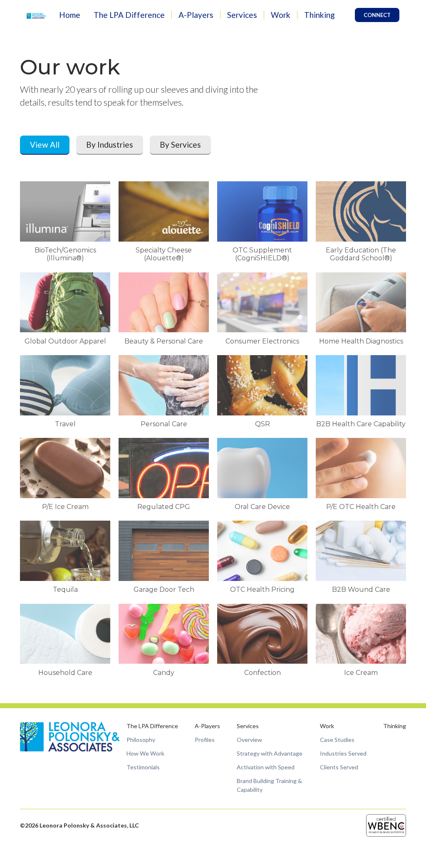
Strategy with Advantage (269, 753)
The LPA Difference (129, 15)
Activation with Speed (266, 767)
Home (69, 15)
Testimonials (143, 767)
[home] (36, 15)
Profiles (205, 739)
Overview (249, 739)
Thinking (319, 15)
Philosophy (140, 739)
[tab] (44, 145)
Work (280, 15)
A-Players (195, 15)
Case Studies (337, 739)
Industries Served (343, 753)
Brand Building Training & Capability (269, 785)
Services (242, 15)
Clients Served (339, 767)
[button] (129, 15)
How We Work (145, 753)
